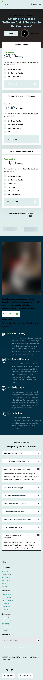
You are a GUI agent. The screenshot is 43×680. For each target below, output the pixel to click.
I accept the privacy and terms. (14, 647)
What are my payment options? (15, 503)
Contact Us (5, 627)
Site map (4, 630)
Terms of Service (7, 621)
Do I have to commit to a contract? (16, 461)
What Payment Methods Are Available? (17, 469)
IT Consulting (6, 603)
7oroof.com (6, 660)
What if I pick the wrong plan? (14, 488)
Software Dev (6, 606)
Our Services (11, 33)
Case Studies (6, 580)
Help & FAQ (5, 624)
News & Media (6, 577)
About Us (5, 571)
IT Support (5, 609)
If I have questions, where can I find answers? (16, 536)
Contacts (4, 583)
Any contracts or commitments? (15, 496)
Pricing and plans (7, 618)
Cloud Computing (7, 600)
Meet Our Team (6, 574)
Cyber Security (6, 597)
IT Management (6, 594)
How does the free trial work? (14, 511)
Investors (4, 586)
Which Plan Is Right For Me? (13, 453)
